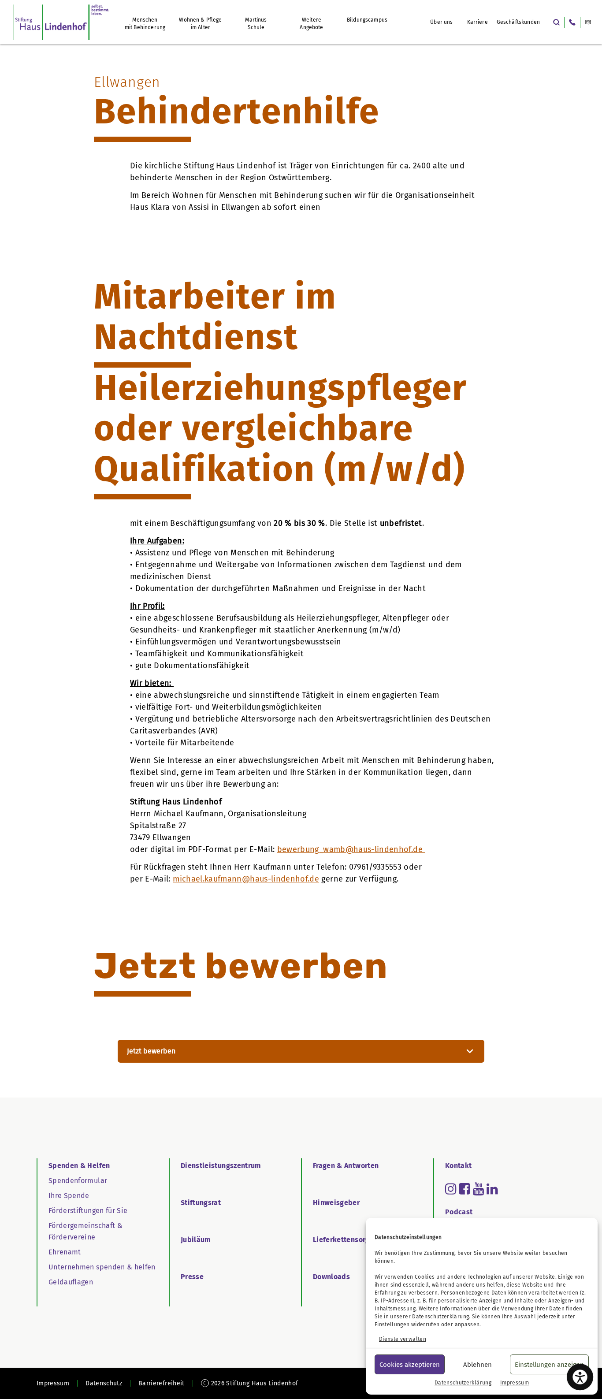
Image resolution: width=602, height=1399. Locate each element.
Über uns (441, 22)
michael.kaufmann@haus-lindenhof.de (246, 879)
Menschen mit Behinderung (145, 23)
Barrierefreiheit (161, 1383)
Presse (192, 1276)
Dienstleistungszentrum (221, 1165)
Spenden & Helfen (79, 1165)
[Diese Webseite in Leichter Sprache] (588, 22)
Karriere (477, 22)
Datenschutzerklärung (440, 1316)
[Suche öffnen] (556, 22)
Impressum (514, 1383)
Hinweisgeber (336, 1202)
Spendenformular (77, 1180)
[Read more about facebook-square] (464, 1188)
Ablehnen (477, 1365)
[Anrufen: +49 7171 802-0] (572, 22)
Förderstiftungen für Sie (87, 1210)
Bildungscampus (367, 20)
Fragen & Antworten (346, 1165)
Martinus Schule (256, 23)
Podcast (458, 1212)
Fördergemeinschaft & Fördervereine (85, 1231)
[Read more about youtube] (478, 1188)
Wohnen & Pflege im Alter (200, 23)
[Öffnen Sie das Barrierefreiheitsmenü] (580, 1377)
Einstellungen (392, 1324)
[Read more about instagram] (451, 1188)
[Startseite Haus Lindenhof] (61, 22)
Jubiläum (196, 1239)
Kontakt (458, 1165)
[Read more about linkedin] (492, 1188)
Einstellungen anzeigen (549, 1365)
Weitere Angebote (311, 23)
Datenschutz (103, 1383)
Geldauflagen (70, 1282)
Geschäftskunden (518, 22)
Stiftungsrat (201, 1202)
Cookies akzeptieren (409, 1365)
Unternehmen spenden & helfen (102, 1267)
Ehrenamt (64, 1252)
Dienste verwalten (402, 1339)
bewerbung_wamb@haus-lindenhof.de (351, 849)
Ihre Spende (68, 1195)
